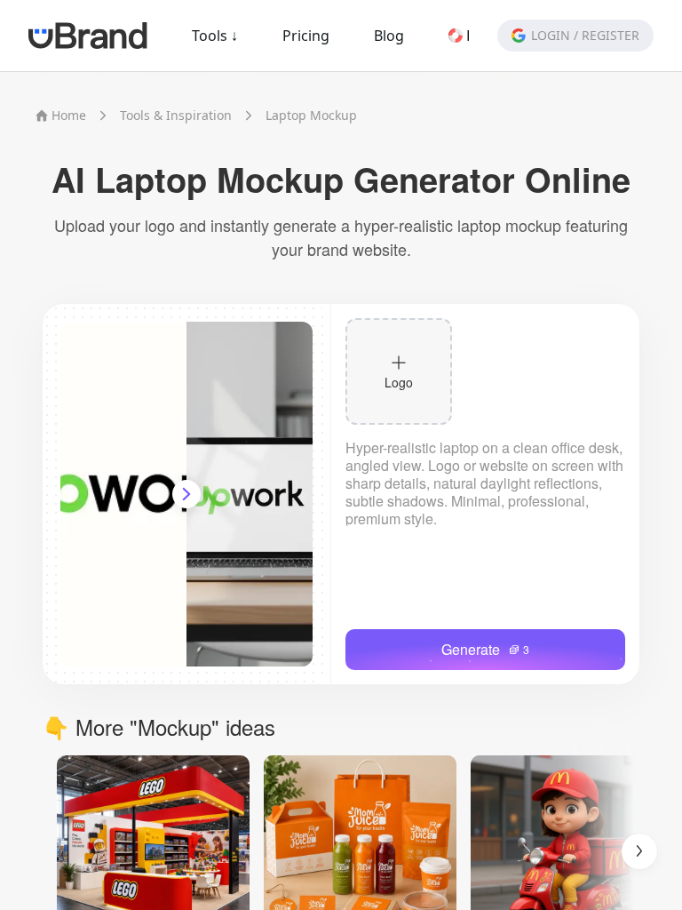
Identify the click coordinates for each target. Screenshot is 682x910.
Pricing (305, 35)
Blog (389, 35)
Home (69, 115)
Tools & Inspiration (176, 115)
